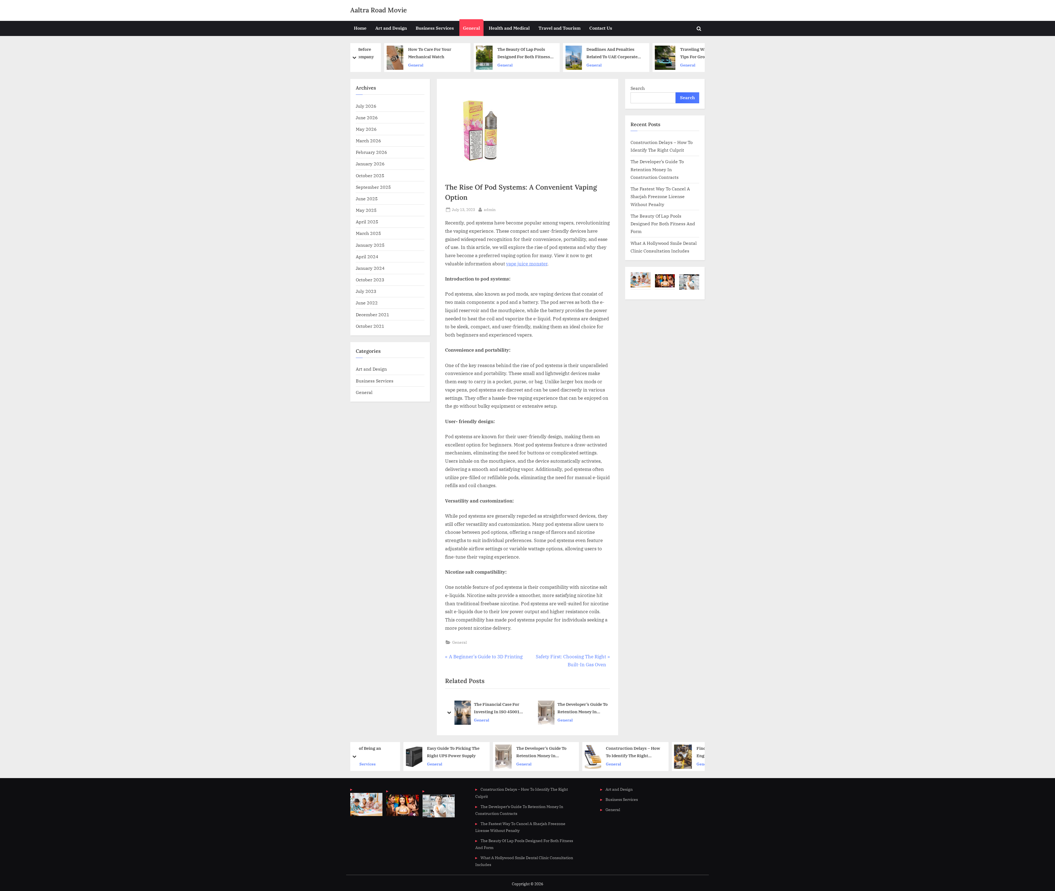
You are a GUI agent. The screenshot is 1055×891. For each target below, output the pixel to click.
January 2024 (370, 268)
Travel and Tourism (559, 28)
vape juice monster (526, 264)
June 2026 (367, 117)
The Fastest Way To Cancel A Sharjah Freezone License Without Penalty (660, 196)
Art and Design (391, 28)
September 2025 (373, 187)
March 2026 (368, 140)
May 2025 (366, 210)
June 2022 (367, 303)
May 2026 (366, 129)
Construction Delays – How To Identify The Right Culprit (587, 753)
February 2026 (371, 152)
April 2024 (367, 256)
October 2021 (370, 326)
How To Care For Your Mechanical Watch (402, 52)
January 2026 (370, 163)
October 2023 (370, 279)
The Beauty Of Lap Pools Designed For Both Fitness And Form (496, 53)
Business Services (435, 28)
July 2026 (366, 106)
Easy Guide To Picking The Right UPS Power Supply (407, 752)
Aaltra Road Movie (378, 10)
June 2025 (367, 198)
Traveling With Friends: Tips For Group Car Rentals (677, 53)
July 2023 (366, 291)
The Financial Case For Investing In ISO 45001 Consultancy (497, 708)
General (471, 28)
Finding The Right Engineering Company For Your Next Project (676, 753)
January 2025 (370, 245)
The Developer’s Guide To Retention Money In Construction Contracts (582, 708)
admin (490, 209)
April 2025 (367, 221)
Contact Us (600, 28)
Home (360, 28)
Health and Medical (509, 28)
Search (638, 88)
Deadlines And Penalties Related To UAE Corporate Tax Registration (585, 53)
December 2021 (372, 314)
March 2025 (368, 233)
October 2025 (370, 175)
